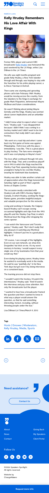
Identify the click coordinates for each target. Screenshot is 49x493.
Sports (31, 328)
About (7, 429)
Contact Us (24, 401)
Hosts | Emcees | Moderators (20, 325)
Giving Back (38, 429)
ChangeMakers (10, 477)
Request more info (24, 489)
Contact (8, 438)
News (6, 434)
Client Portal (38, 438)
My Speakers (39, 434)
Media (22, 328)
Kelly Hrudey (21, 64)
